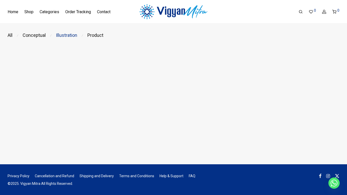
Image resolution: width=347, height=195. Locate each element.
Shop (29, 11)
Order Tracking (78, 11)
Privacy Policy (18, 176)
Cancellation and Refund (54, 176)
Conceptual (34, 35)
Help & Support (171, 176)
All (10, 35)
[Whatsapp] (334, 183)
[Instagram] (328, 176)
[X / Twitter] (337, 176)
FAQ (192, 176)
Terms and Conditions (136, 176)
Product (95, 35)
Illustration (66, 35)
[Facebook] (320, 176)
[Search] (301, 12)
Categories (49, 11)
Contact (104, 11)
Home (13, 11)
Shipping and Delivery (97, 176)
